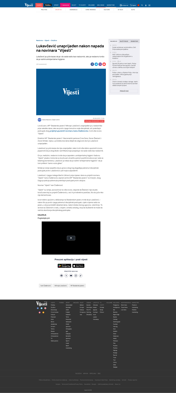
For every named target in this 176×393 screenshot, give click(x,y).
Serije (101, 310)
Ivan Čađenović (46, 286)
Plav (114, 343)
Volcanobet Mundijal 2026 (69, 307)
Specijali (93, 373)
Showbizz (89, 314)
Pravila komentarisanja (86, 380)
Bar (114, 310)
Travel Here (124, 307)
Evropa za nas (83, 313)
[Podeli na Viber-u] (100, 64)
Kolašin (115, 331)
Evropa (82, 307)
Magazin (76, 302)
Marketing (135, 302)
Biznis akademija (54, 323)
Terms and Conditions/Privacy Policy (72, 384)
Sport (68, 302)
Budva (115, 317)
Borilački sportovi (68, 337)
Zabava (88, 302)
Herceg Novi (115, 328)
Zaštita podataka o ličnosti (105, 384)
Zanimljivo (89, 307)
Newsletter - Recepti (90, 384)
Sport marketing (69, 347)
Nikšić (115, 338)
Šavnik (115, 355)
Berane (115, 312)
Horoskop (96, 319)
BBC (99, 373)
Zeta (114, 365)
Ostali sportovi (68, 325)
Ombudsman (54, 333)
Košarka (68, 314)
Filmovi (102, 312)
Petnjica (115, 341)
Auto (52, 319)
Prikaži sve (124, 91)
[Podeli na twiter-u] (96, 64)
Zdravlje (95, 305)
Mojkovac (116, 336)
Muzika (88, 305)
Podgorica (116, 305)
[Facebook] (61, 275)
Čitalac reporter (132, 380)
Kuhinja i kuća (95, 313)
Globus (82, 310)
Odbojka (68, 333)
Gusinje (115, 324)
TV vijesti (102, 304)
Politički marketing (135, 311)
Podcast (53, 317)
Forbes (61, 302)
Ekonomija (54, 310)
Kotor (114, 333)
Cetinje (115, 319)
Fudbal (68, 312)
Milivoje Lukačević (61, 286)
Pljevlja (115, 350)
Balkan (82, 305)
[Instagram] (76, 275)
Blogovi (79, 373)
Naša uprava (54, 341)
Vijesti (53, 302)
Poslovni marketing (135, 306)
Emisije (102, 307)
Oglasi (134, 5)
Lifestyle (96, 302)
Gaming (88, 312)
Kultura (53, 314)
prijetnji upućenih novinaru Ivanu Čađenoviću (69, 131)
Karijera (58, 384)
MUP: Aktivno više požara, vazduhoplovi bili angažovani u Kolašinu (122, 56)
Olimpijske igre (69, 330)
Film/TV (88, 310)
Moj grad (116, 302)
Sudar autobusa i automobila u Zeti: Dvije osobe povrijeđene (124, 48)
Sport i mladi (67, 342)
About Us (117, 384)
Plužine (115, 345)
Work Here (124, 305)
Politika (53, 305)
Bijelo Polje (116, 314)
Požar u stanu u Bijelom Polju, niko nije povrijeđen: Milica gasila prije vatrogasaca (125, 74)
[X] (66, 275)
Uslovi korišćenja (73, 380)
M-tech (53, 326)
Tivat (114, 357)
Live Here (123, 310)
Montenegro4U (126, 302)
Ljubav (95, 317)
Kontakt (124, 380)
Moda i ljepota (95, 309)
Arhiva (85, 373)
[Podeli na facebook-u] (92, 64)
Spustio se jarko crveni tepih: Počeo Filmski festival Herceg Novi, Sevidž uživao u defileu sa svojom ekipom (124, 65)
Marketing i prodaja (114, 380)
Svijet (82, 302)
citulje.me (125, 5)
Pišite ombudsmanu (44, 380)
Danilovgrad (116, 322)
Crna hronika (54, 312)
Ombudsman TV (54, 337)
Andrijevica (116, 307)
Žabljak (115, 367)
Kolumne (109, 302)
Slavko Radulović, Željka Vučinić (51, 120)
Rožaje (115, 353)
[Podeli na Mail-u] (104, 64)
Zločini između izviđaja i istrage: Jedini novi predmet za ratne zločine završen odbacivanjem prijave (125, 83)
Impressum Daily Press (101, 380)
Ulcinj (114, 362)
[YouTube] (71, 275)
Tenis (67, 317)
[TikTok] (80, 275)
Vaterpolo (68, 322)
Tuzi (114, 360)
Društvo (53, 307)
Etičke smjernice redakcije (59, 380)
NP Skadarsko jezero (77, 286)
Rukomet (68, 319)
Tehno (52, 329)
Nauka (53, 331)
